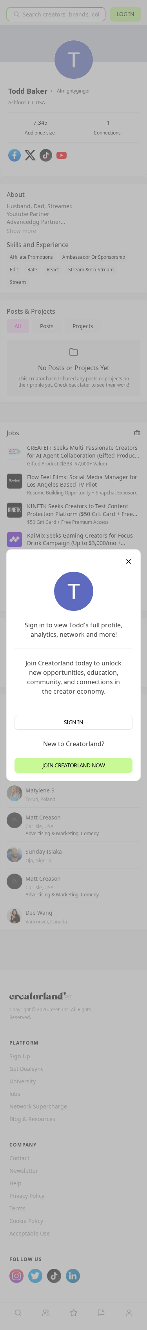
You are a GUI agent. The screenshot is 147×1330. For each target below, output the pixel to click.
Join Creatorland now (73, 765)
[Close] (128, 561)
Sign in (73, 722)
